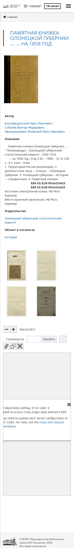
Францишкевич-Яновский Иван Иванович (35, 131)
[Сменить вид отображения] (62, 339)
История (11, 237)
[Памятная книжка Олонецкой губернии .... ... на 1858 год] (21, 79)
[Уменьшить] (6, 329)
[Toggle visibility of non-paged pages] (13, 346)
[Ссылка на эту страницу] (6, 346)
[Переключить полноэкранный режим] (19, 346)
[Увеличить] (13, 329)
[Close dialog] (69, 404)
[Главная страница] (12, 6)
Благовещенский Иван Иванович (28, 123)
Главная (12, 17)
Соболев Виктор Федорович (24, 127)
